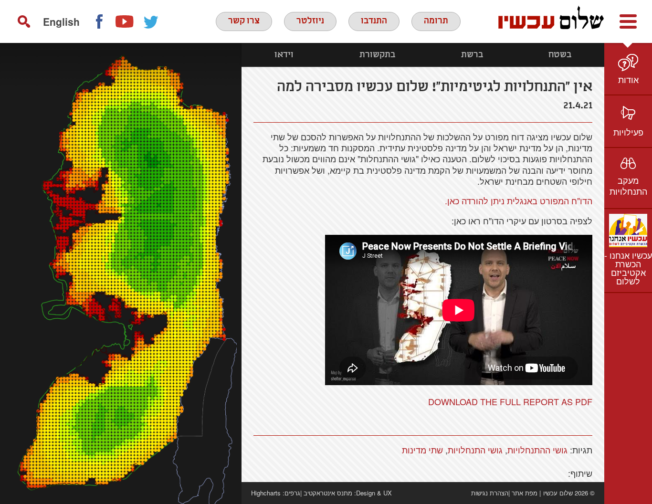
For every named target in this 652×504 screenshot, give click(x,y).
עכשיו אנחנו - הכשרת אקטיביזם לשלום (628, 268)
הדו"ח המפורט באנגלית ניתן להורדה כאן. (518, 200)
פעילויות (628, 132)
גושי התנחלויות (475, 449)
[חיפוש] (23, 21)
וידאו (284, 55)
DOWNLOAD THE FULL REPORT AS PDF (510, 401)
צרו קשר (244, 21)
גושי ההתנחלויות (537, 449)
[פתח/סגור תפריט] (628, 21)
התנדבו (374, 21)
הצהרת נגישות (489, 492)
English (61, 21)
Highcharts (266, 492)
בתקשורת (377, 55)
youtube (125, 21)
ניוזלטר (310, 21)
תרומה (436, 21)
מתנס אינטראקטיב (328, 492)
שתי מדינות (422, 449)
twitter (151, 21)
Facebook (98, 21)
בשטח (559, 55)
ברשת (472, 55)
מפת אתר (524, 492)
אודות (628, 79)
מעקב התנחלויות (628, 185)
